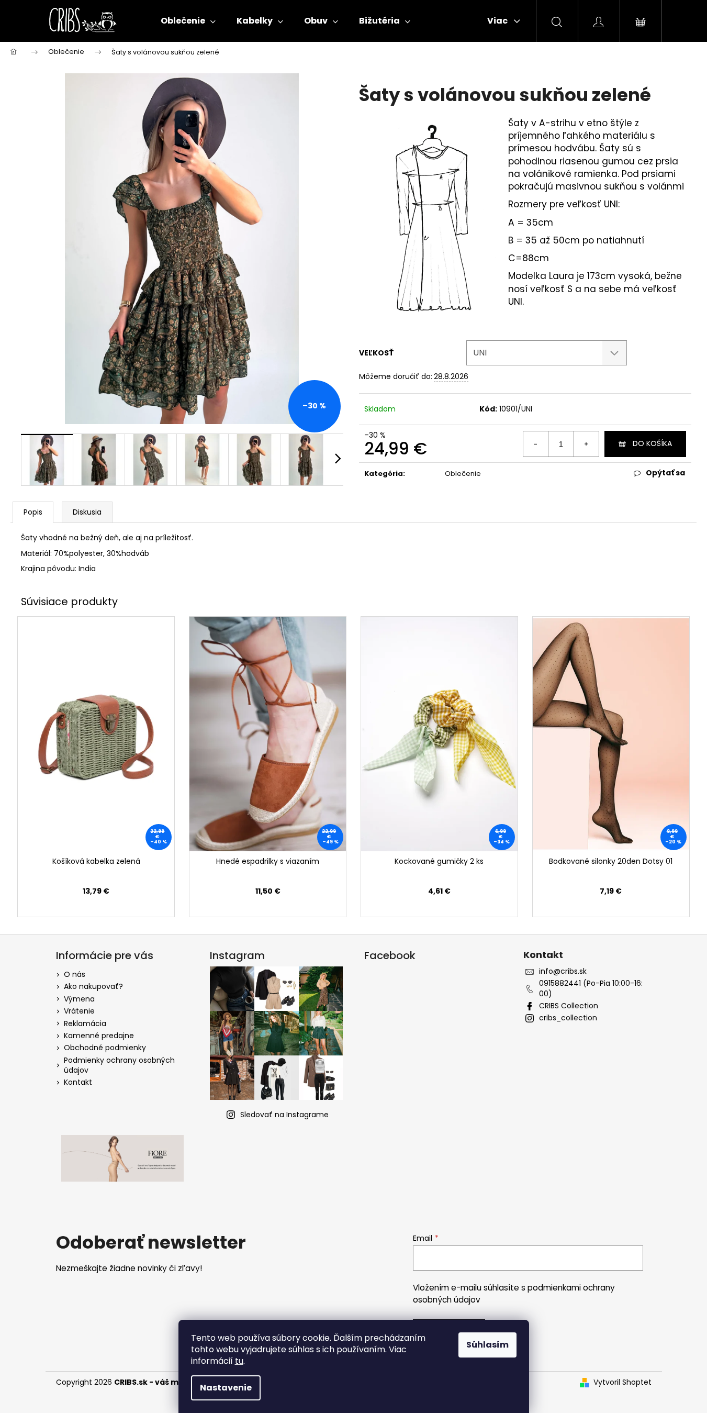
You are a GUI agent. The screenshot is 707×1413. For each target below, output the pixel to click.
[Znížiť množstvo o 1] (535, 444)
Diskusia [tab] (87, 512)
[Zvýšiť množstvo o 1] (586, 444)
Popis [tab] (33, 512)
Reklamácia (85, 1023)
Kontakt (78, 1082)
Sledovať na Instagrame (284, 1114)
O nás (74, 974)
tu (239, 1361)
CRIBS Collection (568, 1006)
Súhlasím (487, 1345)
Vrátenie (79, 1011)
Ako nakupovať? (93, 986)
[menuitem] (188, 21)
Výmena (79, 999)
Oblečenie (463, 474)
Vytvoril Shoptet (622, 1382)
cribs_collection (568, 1018)
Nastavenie (226, 1388)
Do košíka (652, 443)
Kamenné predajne (99, 1035)
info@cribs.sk (563, 971)
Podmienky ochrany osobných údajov (119, 1065)
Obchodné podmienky (105, 1047)
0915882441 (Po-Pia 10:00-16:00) (591, 988)
